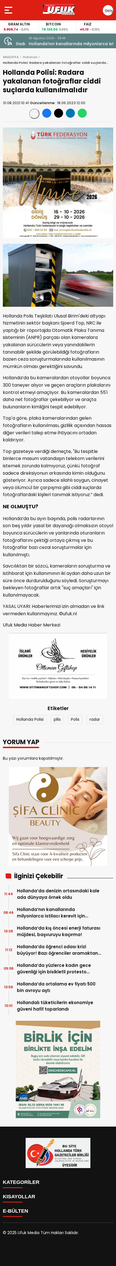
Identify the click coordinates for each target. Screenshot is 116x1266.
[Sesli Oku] (34, 114)
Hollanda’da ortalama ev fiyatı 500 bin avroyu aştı (56, 987)
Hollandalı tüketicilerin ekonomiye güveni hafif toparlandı (55, 1006)
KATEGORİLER (21, 1182)
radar (95, 719)
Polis (75, 719)
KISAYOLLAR (19, 1196)
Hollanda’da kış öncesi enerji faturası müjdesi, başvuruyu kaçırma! (58, 931)
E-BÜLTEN (15, 1211)
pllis (57, 719)
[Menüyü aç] (9, 10)
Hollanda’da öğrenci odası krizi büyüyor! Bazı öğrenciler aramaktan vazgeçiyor (57, 950)
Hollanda (30, 57)
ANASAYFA (11, 57)
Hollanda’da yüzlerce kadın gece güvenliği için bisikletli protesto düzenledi (54, 968)
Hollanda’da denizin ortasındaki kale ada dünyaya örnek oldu (58, 894)
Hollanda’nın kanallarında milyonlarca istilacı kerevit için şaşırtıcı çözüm (63, 44)
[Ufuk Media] (59, 10)
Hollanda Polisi (30, 719)
